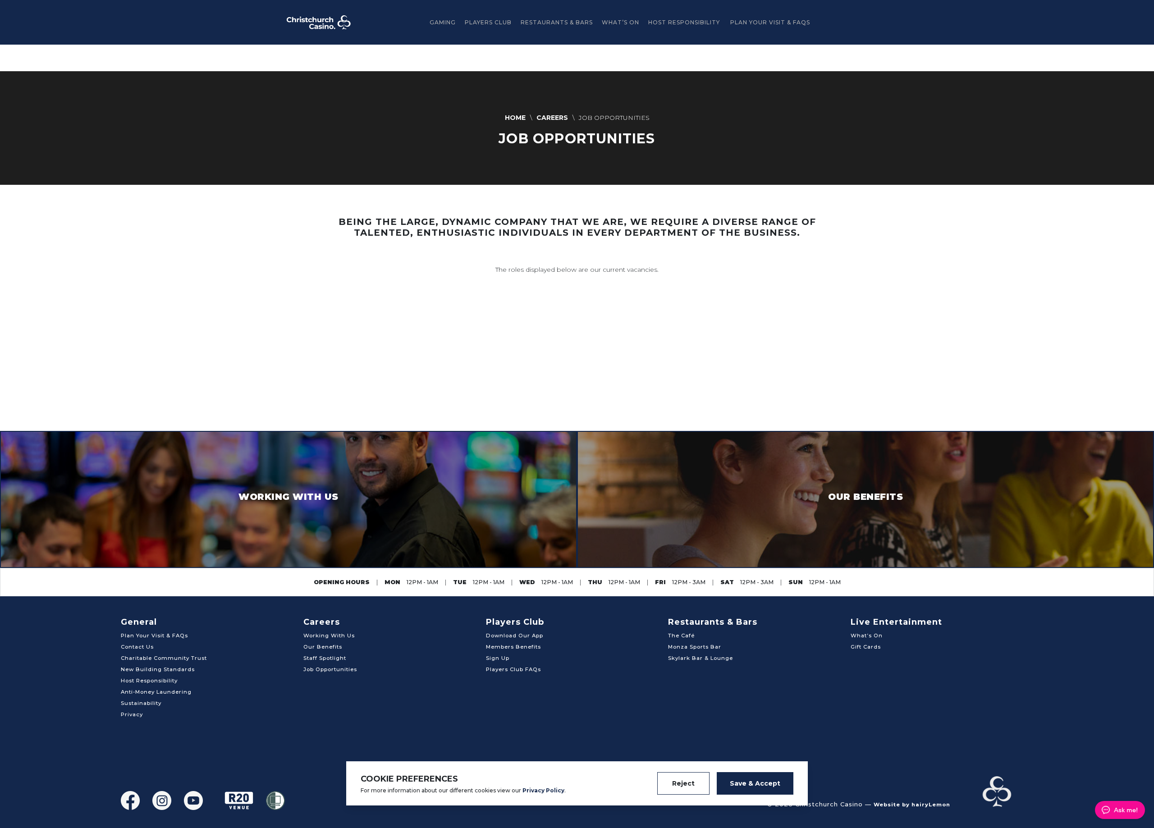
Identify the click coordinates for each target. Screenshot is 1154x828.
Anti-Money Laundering (156, 692)
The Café (681, 635)
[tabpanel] (577, 128)
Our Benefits (322, 647)
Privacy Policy (543, 790)
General (139, 622)
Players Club (488, 22)
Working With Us (329, 635)
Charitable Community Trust (164, 658)
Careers (321, 622)
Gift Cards (866, 647)
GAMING (443, 22)
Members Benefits (513, 647)
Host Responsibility (684, 22)
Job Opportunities (330, 669)
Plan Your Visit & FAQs (770, 22)
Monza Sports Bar (694, 647)
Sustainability (141, 703)
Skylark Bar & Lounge (700, 658)
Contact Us (137, 647)
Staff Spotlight (324, 658)
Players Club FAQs (513, 669)
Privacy (132, 714)
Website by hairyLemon (912, 804)
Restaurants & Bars (557, 22)
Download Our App (514, 635)
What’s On (620, 22)
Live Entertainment (896, 622)
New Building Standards (158, 669)
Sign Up (497, 658)
